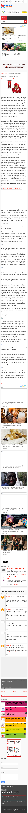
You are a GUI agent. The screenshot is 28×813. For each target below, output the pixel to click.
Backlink (15, 801)
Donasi (11, 801)
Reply (7, 605)
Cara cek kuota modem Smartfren (15, 568)
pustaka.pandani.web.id (8, 66)
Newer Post (3, 691)
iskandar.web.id (10, 633)
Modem (17, 76)
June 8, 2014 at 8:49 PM (18, 621)
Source (3, 383)
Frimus (8, 596)
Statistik (19, 801)
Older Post (25, 691)
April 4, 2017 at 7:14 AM (17, 645)
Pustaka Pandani (12, 809)
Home (14, 691)
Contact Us (7, 1)
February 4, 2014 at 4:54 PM (17, 609)
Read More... (24, 574)
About (2, 1)
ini (8, 315)
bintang (8, 609)
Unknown (8, 645)
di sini (2, 276)
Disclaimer (20, 1)
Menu (4, 17)
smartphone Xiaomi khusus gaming (14, 651)
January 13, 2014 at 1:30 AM (17, 596)
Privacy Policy (14, 1)
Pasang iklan (6, 801)
